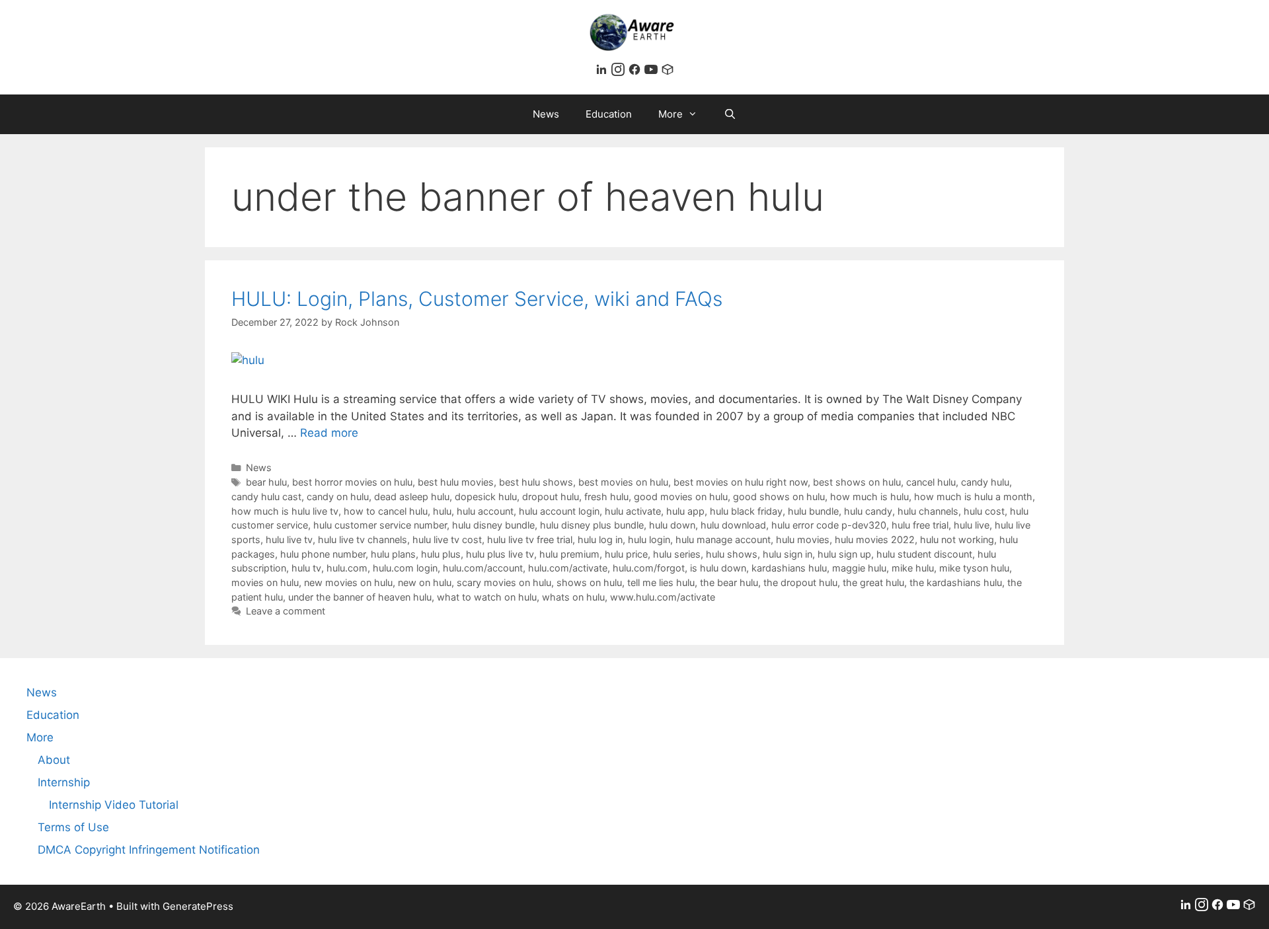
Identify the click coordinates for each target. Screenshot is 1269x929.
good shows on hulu (779, 496)
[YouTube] (652, 72)
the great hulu (873, 582)
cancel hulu (931, 482)
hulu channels (928, 511)
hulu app (685, 511)
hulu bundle (813, 511)
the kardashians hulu (955, 582)
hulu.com (347, 568)
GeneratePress (198, 906)
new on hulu (424, 582)
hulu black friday (746, 511)
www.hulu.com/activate (662, 597)
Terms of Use (73, 827)
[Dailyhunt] (667, 72)
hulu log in (600, 539)
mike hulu (913, 568)
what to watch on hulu (487, 597)
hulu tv (306, 568)
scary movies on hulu (504, 582)
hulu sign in (787, 554)
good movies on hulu (681, 496)
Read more (329, 432)
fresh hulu (606, 496)
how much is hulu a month (973, 496)
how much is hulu (869, 496)
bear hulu (266, 482)
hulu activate (633, 511)
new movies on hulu (348, 582)
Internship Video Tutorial (113, 804)
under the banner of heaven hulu (360, 597)
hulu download (733, 525)
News (546, 114)
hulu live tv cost (447, 539)
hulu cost (984, 511)
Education (609, 114)
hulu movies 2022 (875, 539)
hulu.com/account (483, 568)
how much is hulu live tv (284, 511)
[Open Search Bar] (730, 114)
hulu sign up (844, 554)
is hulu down (718, 568)
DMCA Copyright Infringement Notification (149, 849)
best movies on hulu (623, 482)
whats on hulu (573, 597)
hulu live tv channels (362, 539)
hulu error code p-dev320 (828, 525)
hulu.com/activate (567, 568)
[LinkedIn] (603, 72)
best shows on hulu (857, 482)
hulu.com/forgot (649, 568)
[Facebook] (636, 72)
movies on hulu (265, 582)
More (670, 114)
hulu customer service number (380, 525)
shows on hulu (589, 582)
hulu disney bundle (493, 525)
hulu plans (393, 554)
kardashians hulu (789, 568)
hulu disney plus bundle (592, 525)
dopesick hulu (486, 496)
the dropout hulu (800, 582)
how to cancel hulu (386, 511)
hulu (442, 511)
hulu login (649, 539)
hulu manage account (723, 539)
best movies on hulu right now (740, 482)
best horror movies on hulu (352, 482)
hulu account (485, 511)
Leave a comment (285, 610)
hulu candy (868, 511)
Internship (64, 782)
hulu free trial (920, 525)
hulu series (677, 554)
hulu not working (957, 539)
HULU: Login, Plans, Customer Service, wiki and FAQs (476, 299)
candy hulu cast (266, 496)
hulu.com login (405, 568)
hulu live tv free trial (529, 539)
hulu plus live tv (500, 554)
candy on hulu (338, 496)
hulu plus (441, 554)
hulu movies (802, 539)
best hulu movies (456, 482)
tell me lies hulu (661, 582)
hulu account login (559, 511)
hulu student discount (924, 554)
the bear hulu (729, 582)
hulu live (971, 525)
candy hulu (985, 482)
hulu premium (569, 554)
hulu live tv (289, 539)
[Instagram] (619, 72)
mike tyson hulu (974, 568)
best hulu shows (536, 482)
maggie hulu (859, 568)
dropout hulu (550, 496)
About (54, 759)
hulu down (672, 525)
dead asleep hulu (411, 496)
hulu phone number (322, 554)
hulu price (626, 554)
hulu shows (731, 554)
